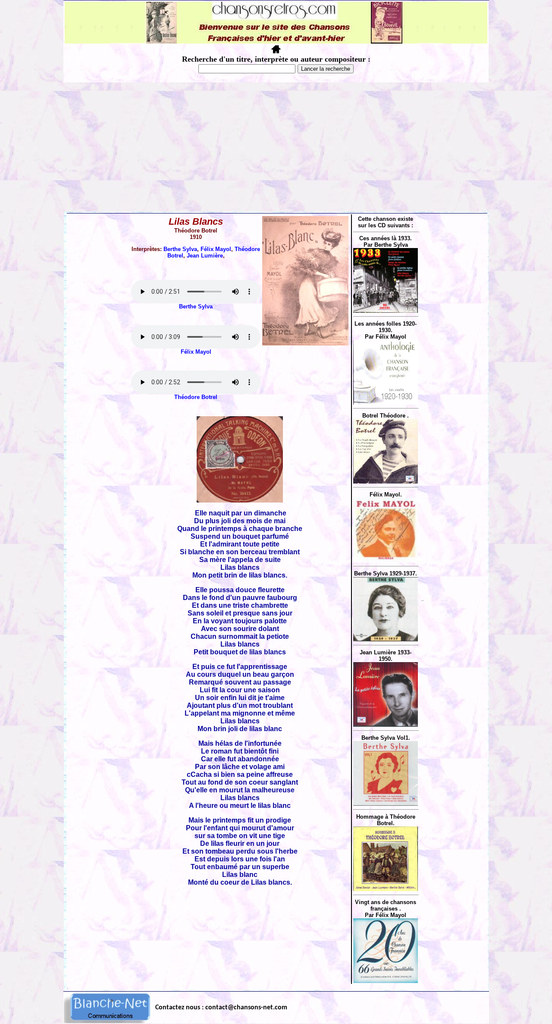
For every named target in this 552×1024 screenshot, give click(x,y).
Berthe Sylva (180, 249)
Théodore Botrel (195, 397)
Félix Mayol (216, 249)
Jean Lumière (205, 255)
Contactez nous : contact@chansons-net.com (221, 1007)
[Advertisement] (276, 147)
